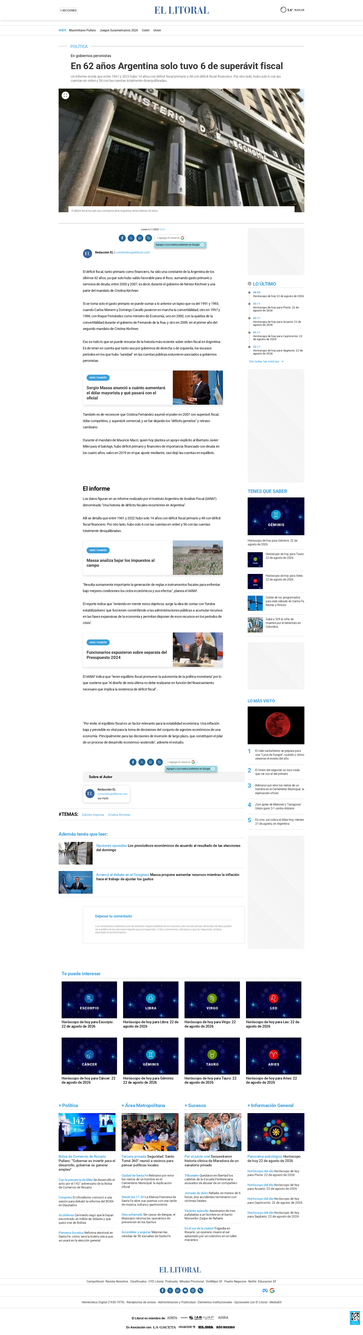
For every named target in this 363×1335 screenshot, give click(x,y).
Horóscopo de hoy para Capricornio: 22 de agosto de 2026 (277, 336)
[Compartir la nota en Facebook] (122, 238)
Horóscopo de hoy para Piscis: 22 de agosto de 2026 (276, 307)
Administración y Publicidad (176, 1302)
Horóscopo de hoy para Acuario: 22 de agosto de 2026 (277, 321)
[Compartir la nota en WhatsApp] (139, 238)
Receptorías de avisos (141, 1302)
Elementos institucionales (215, 1302)
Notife (252, 1281)
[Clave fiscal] (355, 1324)
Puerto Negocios (235, 1281)
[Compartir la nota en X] (131, 238)
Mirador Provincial (192, 1281)
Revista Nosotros (116, 1281)
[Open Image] (65, 95)
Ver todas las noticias (264, 361)
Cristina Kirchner (119, 815)
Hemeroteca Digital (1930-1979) (103, 1302)
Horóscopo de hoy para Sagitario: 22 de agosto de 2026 (278, 350)
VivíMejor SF (214, 1281)
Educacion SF (267, 1281)
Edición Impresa (93, 815)
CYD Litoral (156, 1281)
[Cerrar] (202, 245)
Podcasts (171, 1281)
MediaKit (276, 1302)
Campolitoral (95, 1281)
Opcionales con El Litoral (250, 1302)
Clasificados (138, 1281)
